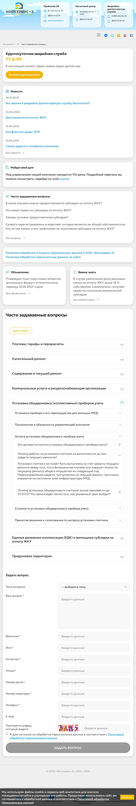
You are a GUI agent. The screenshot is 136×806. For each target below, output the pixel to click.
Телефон (13, 705)
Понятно (127, 797)
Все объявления (16, 293)
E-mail (10, 716)
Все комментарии (84, 299)
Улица (11, 670)
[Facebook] (131, 35)
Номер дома (15, 682)
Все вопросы (13, 238)
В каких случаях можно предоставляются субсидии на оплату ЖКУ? (54, 203)
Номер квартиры (18, 693)
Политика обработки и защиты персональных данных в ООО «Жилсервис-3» (60, 252)
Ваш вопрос (15, 595)
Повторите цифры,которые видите (19, 727)
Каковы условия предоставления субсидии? (37, 217)
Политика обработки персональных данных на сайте (43, 257)
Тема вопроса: (16, 586)
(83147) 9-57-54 (118, 21)
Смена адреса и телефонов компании (32, 146)
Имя (9, 647)
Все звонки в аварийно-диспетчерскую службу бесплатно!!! (48, 103)
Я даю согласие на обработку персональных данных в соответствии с (67, 736)
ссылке (64, 178)
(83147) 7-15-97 (86, 19)
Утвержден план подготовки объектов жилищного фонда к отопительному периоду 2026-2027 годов (33, 282)
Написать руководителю (24, 74)
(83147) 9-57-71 (54, 15)
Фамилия (13, 636)
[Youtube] (125, 35)
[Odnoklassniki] (118, 35)
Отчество (13, 659)
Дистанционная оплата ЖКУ (26, 117)
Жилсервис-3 (9, 44)
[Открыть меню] (99, 35)
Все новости (13, 152)
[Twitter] (112, 35)
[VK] (106, 35)
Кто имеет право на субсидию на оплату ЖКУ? (38, 210)
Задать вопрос (21, 330)
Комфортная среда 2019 (23, 132)
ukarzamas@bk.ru (55, 20)
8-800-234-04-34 (119, 16)
